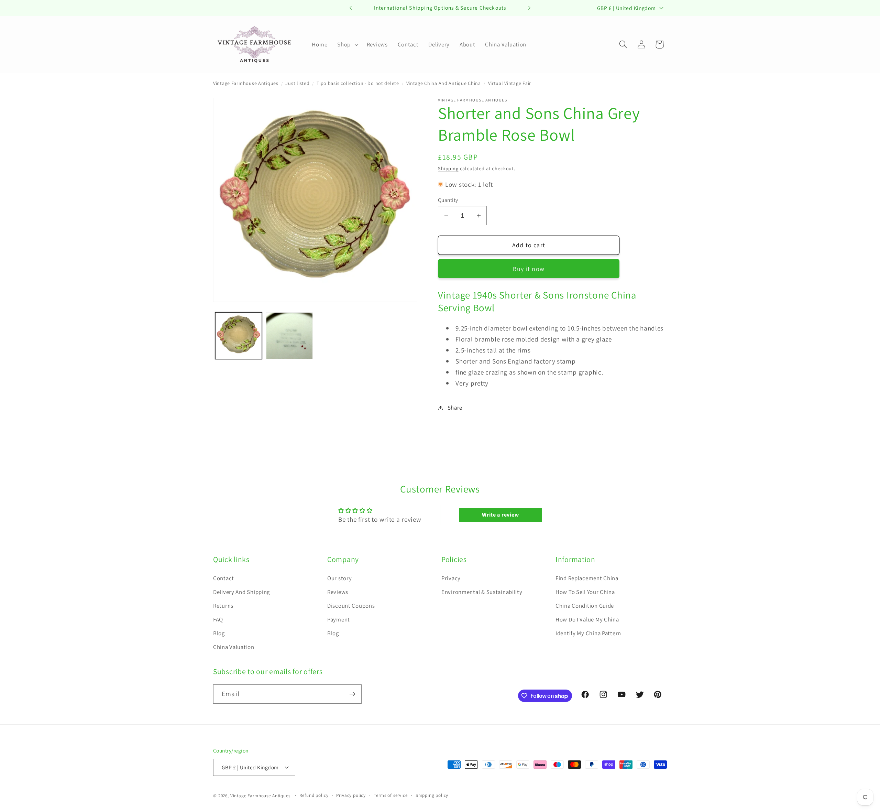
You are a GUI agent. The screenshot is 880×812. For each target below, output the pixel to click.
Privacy (451, 578)
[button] (347, 44)
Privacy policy (351, 795)
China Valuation (233, 647)
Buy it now (528, 269)
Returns (223, 605)
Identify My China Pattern (588, 633)
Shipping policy (432, 795)
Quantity (448, 199)
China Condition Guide (585, 605)
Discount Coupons (351, 605)
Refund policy (313, 795)
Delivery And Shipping (241, 592)
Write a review (500, 514)
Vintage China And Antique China (443, 83)
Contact (223, 578)
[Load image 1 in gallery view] (238, 335)
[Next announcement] (529, 8)
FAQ (218, 619)
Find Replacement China (587, 578)
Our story (339, 578)
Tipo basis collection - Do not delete (358, 83)
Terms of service (390, 795)
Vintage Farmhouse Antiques (245, 83)
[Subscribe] (352, 694)
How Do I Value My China (587, 619)
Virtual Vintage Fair (509, 83)
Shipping (448, 168)
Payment (338, 619)
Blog (219, 633)
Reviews (337, 592)
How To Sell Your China (585, 592)
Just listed (297, 83)
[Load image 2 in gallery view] (289, 335)
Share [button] (455, 407)
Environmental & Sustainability (481, 592)
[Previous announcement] (350, 8)
